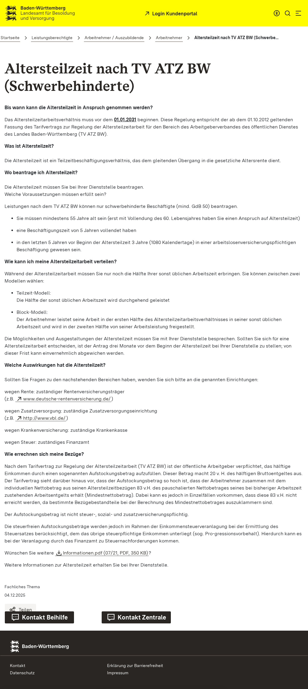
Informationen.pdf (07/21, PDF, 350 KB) (105, 553)
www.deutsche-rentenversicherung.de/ (67, 399)
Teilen (25, 610)
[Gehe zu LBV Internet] (40, 13)
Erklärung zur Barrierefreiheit (135, 665)
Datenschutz (22, 672)
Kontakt (17, 665)
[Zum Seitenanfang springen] (294, 630)
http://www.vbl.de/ (44, 418)
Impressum (117, 672)
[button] (288, 13)
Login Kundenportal (174, 14)
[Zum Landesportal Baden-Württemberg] (49, 646)
